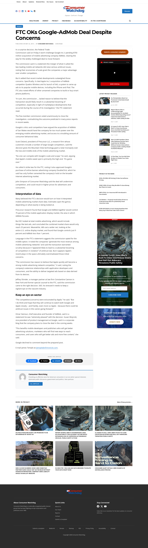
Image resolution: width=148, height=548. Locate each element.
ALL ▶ (127, 62)
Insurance (66, 21)
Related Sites (40, 2)
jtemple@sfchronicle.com (47, 347)
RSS (80, 528)
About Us (58, 506)
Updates (31, 2)
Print (79, 361)
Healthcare (34, 21)
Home (19, 2)
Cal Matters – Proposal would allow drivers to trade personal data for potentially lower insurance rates (113, 201)
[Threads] (35, 11)
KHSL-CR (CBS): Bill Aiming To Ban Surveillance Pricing (113, 179)
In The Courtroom (98, 21)
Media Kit (52, 528)
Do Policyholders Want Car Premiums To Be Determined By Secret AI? (120, 99)
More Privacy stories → (124, 402)
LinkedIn (57, 361)
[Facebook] (16, 11)
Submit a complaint (38, 528)
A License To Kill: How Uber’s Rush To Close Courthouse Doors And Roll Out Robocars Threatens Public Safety (120, 129)
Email (69, 361)
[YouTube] (28, 11)
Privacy (55, 21)
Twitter (45, 361)
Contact (57, 516)
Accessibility (102, 528)
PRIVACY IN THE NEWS (106, 174)
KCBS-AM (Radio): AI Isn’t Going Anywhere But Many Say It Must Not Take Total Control (113, 209)
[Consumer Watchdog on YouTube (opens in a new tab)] (105, 506)
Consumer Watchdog (45, 44)
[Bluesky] (32, 11)
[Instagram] (19, 11)
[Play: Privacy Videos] (114, 73)
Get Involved (59, 2)
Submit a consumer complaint (115, 52)
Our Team (58, 510)
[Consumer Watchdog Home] (74, 492)
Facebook (33, 361)
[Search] (129, 20)
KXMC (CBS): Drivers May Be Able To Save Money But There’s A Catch (114, 186)
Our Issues (50, 2)
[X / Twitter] (25, 11)
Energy (45, 21)
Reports (57, 513)
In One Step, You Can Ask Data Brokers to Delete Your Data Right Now (120, 158)
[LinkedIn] (22, 11)
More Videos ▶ (115, 84)
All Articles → (35, 384)
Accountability (80, 21)
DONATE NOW (114, 322)
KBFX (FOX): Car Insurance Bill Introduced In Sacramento (112, 193)
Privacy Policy (90, 528)
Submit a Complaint (61, 519)
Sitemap (71, 528)
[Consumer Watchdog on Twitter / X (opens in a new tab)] (101, 506)
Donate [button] (127, 11)
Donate (62, 528)
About (25, 2)
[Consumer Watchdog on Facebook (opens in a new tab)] (98, 506)
